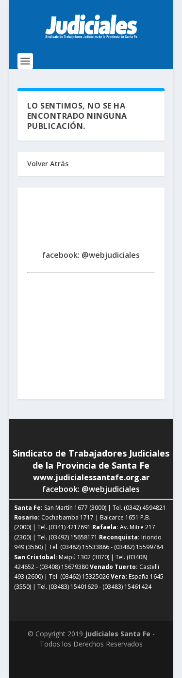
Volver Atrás (47, 163)
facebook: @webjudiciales (91, 255)
